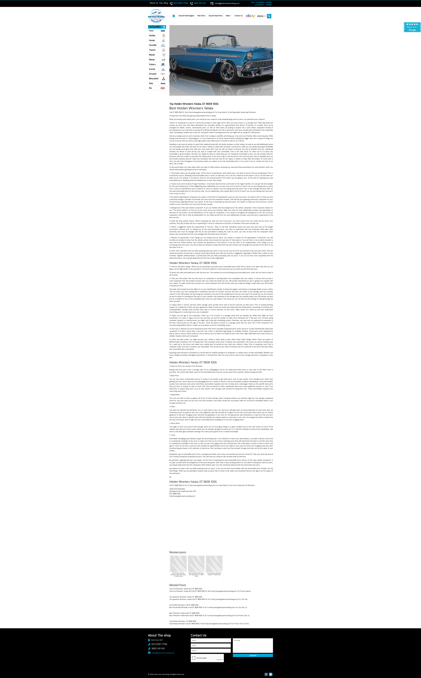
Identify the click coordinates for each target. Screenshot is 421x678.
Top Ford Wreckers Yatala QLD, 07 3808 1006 (185, 589)
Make (228, 16)
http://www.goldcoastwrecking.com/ (201, 112)
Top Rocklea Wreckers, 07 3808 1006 (182, 621)
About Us (154, 3)
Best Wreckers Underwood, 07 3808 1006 (184, 613)
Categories (155, 27)
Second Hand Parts (216, 16)
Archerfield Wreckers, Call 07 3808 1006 (184, 605)
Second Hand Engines (186, 16)
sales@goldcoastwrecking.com (163, 653)
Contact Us (239, 16)
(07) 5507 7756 (159, 644)
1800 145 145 (158, 648)
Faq (160, 3)
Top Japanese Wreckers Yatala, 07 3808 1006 (185, 597)
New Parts (201, 16)
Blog (166, 3)
